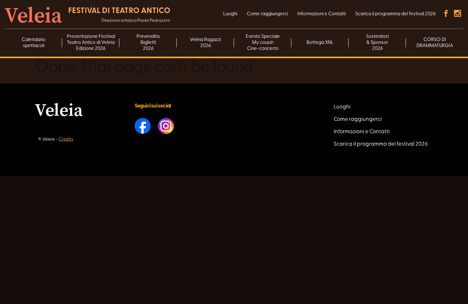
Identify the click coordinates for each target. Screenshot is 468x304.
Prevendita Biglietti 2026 (148, 42)
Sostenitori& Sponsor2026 (377, 42)
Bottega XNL (320, 42)
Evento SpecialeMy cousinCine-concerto (263, 42)
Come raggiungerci (267, 14)
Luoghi (230, 14)
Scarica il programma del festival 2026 (395, 14)
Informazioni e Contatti (321, 14)
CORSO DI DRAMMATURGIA (434, 43)
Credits (66, 139)
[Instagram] (457, 14)
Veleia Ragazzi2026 (205, 43)
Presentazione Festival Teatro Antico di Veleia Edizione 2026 (91, 42)
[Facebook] (446, 14)
